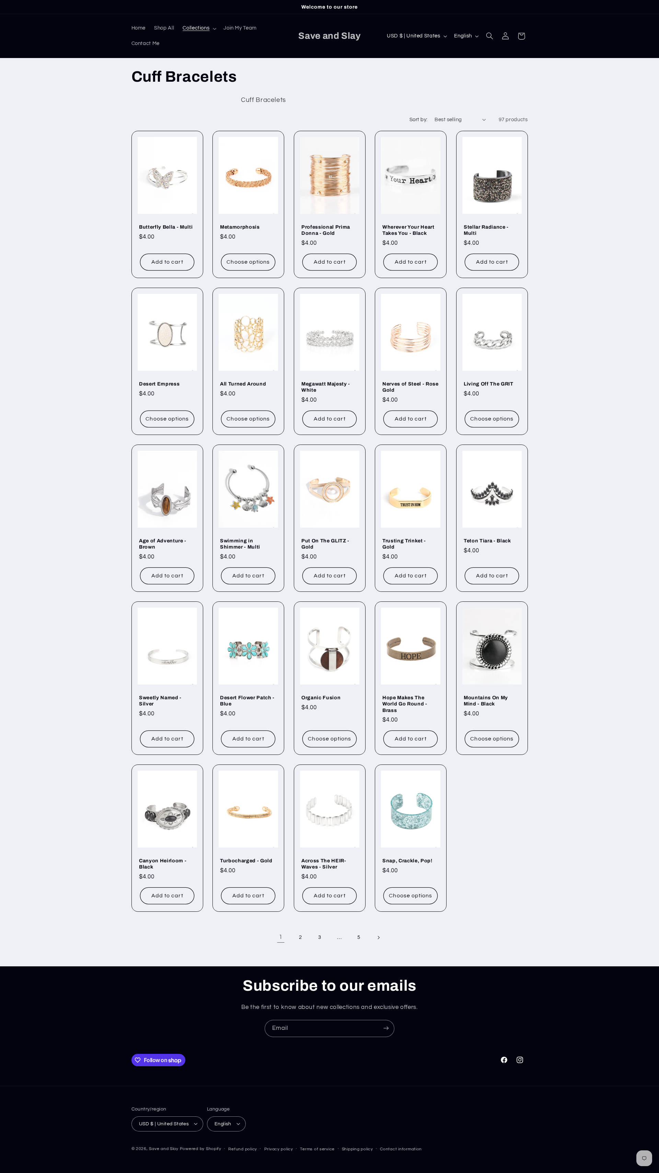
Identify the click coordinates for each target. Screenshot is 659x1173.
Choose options (248, 262)
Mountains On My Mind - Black (486, 700)
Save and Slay (163, 1148)
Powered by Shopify (200, 1148)
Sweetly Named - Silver (160, 700)
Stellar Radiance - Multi (486, 230)
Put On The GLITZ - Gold (325, 544)
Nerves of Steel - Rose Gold (410, 387)
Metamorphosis (240, 227)
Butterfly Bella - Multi (166, 227)
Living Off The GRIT (488, 384)
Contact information (401, 1149)
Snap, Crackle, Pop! (407, 860)
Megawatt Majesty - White (325, 387)
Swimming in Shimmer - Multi (240, 544)
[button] (198, 28)
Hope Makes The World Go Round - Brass (404, 703)
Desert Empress (159, 384)
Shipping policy (357, 1149)
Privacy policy (278, 1149)
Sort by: (418, 119)
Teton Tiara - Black (487, 540)
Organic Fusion (320, 697)
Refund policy (242, 1149)
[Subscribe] (386, 1028)
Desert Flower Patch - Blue (247, 700)
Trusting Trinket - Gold (404, 544)
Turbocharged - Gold (246, 860)
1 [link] (280, 937)
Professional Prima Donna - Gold (325, 230)
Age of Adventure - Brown (162, 544)
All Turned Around (243, 384)
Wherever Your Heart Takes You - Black (408, 230)
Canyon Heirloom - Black (162, 864)
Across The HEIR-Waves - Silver (323, 864)
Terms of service (317, 1149)
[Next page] (378, 937)
